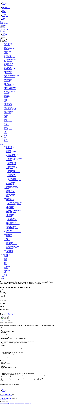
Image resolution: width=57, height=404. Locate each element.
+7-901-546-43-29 (4, 32)
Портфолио (4, 9)
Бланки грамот (6, 53)
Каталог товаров (4, 7)
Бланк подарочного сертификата (12, 162)
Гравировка (5, 135)
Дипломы (5, 257)
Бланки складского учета (7, 51)
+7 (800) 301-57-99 (3, 25)
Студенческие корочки (7, 82)
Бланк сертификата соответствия (12, 167)
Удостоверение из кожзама (8, 73)
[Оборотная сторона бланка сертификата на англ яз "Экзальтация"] (11, 290)
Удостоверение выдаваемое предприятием (10, 74)
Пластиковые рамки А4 (7, 113)
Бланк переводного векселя (11, 153)
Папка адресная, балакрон (10, 191)
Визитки (5, 117)
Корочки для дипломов (7, 80)
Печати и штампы (6, 93)
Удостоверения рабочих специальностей (12, 228)
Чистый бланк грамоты (11, 170)
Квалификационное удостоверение (9, 77)
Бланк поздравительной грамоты (12, 173)
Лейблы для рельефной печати (8, 56)
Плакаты (5, 100)
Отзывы (3, 4)
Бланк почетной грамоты (11, 171)
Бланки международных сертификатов (13, 161)
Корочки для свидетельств (8, 79)
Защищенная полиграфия (8, 43)
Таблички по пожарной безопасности (11, 244)
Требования (4, 14)
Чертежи (5, 133)
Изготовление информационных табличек (10, 108)
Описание (1, 323)
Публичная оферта (28, 403)
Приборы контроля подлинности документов (13, 187)
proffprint (3, 35)
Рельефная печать (6, 95)
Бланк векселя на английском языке (12, 154)
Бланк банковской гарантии (10, 183)
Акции (3, 278)
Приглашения (6, 128)
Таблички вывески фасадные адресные (10, 109)
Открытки (5, 124)
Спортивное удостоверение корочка (9, 91)
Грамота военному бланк (11, 175)
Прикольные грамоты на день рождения (15, 180)
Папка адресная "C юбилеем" (8, 63)
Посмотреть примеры (3, 358)
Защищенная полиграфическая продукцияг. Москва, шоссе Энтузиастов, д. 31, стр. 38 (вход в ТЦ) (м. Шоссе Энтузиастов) (8, 396)
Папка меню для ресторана (10, 195)
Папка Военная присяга (7, 67)
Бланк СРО (5, 52)
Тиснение (5, 277)
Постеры (5, 99)
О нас (3, 13)
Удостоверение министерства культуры (10, 87)
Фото (5, 132)
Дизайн (5, 137)
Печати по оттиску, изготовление (9, 94)
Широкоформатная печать (8, 96)
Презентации (6, 127)
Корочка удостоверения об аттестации (10, 89)
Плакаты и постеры (7, 126)
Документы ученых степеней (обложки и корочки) (11, 75)
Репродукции (6, 97)
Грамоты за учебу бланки (11, 177)
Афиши (5, 101)
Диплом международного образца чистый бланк (14, 158)
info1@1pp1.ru (2, 31)
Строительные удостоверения (8, 90)
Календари (5, 119)
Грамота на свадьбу (12, 181)
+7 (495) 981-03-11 (3, 399)
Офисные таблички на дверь (8, 102)
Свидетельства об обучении (11, 156)
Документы (5, 118)
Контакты (3, 18)
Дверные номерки (10, 253)
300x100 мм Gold (10, 249)
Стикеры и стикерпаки (7, 269)
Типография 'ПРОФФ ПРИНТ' (6, 394)
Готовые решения (6, 110)
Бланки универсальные (7, 47)
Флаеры (5, 131)
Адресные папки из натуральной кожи (10, 59)
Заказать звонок (2, 27)
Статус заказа (4, 12)
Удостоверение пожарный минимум (9, 88)
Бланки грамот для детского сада (12, 178)
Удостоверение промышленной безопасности (13, 224)
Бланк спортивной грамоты (11, 176)
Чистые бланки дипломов (11, 157)
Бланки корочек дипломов (11, 218)
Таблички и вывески (7, 240)
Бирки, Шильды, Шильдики (8, 112)
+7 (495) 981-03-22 (3, 398)
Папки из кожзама (6, 60)
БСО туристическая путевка (8, 54)
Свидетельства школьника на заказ (12, 159)
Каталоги (5, 120)
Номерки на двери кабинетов (8, 103)
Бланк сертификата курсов (11, 165)
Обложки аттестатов (7, 81)
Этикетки (5, 134)
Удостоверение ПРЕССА (7, 85)
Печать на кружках (7, 265)
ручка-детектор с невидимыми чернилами (22, 347)
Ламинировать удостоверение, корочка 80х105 (14, 202)
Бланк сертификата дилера (11, 164)
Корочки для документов (8, 69)
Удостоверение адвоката (7, 76)
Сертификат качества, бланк (11, 166)
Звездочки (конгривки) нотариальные (9, 57)
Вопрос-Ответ (4, 11)
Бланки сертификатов (7, 50)
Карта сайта (12, 403)
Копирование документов (8, 121)
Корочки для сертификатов (8, 71)
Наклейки (5, 123)
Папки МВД (6, 66)
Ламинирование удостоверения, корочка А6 (14, 205)
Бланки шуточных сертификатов (12, 163)
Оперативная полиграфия (6, 8)
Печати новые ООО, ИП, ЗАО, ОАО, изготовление (13, 232)
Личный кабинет (4, 19)
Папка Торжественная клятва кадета (9, 68)
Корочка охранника (7, 92)
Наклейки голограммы (7, 55)
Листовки (5, 122)
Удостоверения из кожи (7, 72)
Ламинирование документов (8, 70)
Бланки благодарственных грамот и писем (13, 172)
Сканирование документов (8, 129)
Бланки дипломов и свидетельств (11, 155)
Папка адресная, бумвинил (8, 61)
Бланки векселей (6, 49)
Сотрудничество (4, 17)
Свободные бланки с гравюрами (9, 48)
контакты (4, 380)
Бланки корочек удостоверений (12, 217)
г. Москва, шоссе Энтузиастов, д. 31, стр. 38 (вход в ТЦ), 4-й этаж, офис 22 (5, 30)
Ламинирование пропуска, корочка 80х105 (14, 204)
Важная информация (7, 323)
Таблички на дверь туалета (8, 107)
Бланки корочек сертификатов (12, 220)
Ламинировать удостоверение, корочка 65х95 (14, 201)
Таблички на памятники (9, 248)
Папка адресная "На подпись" (8, 62)
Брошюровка (6, 116)
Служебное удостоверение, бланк (9, 84)
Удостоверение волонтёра (10, 199)
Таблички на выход (7, 106)
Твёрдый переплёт (7, 130)
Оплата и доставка (5, 3)
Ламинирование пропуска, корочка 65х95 (13, 203)
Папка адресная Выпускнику (8, 65)
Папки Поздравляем (7, 64)
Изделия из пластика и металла (8, 111)
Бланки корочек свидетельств (11, 219)
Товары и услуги (2, 144)
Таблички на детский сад (8, 104)
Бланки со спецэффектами (8, 44)
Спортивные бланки (7, 45)
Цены (3, 10)
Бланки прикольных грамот (11, 179)
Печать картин (6, 98)
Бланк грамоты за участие (11, 174)
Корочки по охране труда (8, 86)
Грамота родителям (12, 182)
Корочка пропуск (6, 83)
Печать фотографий (9, 236)
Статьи (3, 2)
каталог (5, 41)
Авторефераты (6, 115)
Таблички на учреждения (8, 105)
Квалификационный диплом (8, 78)
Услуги (3, 276)
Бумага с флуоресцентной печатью (9, 46)
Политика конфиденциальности (19, 403)
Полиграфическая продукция (4, 403)
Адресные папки (6, 58)
